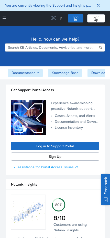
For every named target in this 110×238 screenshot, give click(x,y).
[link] (53, 18)
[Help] (61, 18)
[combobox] (51, 47)
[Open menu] (4, 18)
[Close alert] (98, 5)
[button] (28, 212)
